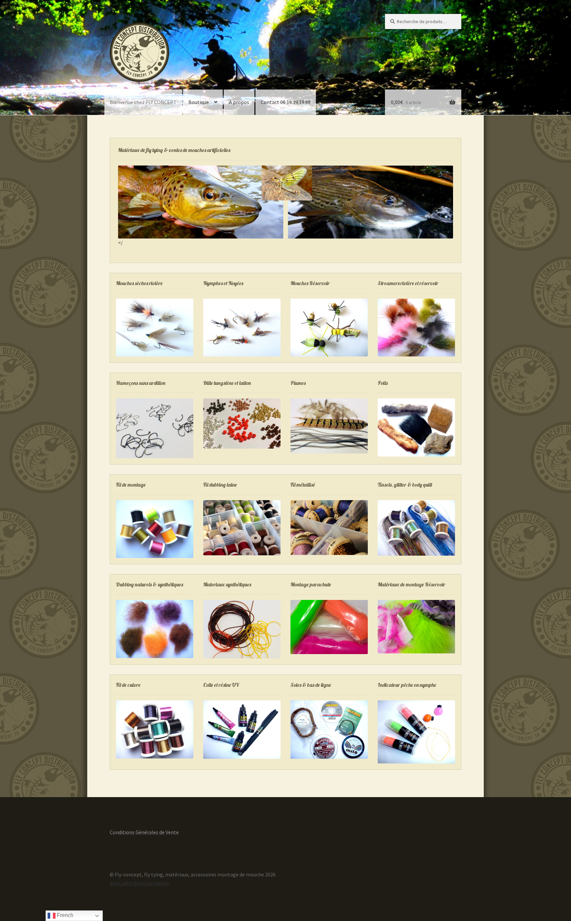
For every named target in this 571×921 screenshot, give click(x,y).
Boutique (198, 102)
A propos (239, 102)
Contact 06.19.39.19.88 (286, 102)
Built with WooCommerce (139, 883)
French (64, 915)
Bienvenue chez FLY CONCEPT (143, 102)
